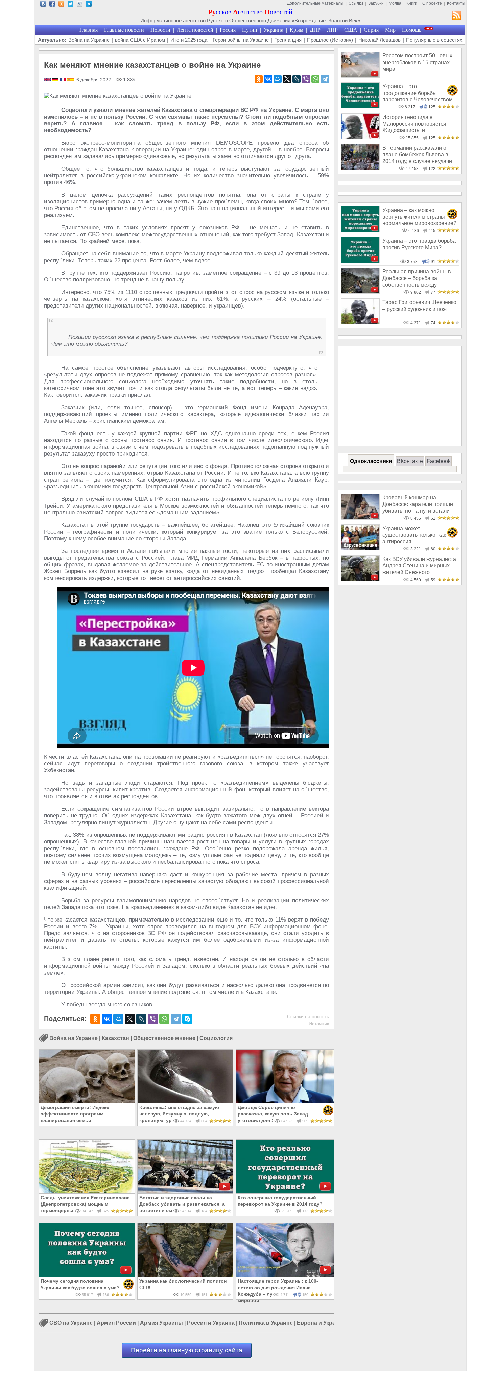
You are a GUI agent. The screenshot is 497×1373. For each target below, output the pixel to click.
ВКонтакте (410, 461)
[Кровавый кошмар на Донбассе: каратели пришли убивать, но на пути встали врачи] (360, 518)
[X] (287, 79)
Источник (319, 1023)
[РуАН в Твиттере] (70, 5)
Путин (249, 30)
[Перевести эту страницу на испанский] (70, 80)
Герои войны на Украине (241, 40)
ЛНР (332, 30)
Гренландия (288, 40)
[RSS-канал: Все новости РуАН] (457, 16)
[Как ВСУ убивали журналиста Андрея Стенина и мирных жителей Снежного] (360, 579)
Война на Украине (89, 40)
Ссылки (356, 3)
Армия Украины (161, 1323)
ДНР (315, 30)
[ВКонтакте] (268, 79)
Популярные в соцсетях (434, 40)
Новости (160, 30)
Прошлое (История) (330, 40)
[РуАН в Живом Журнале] (79, 5)
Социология (216, 1038)
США (350, 30)
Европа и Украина (321, 1323)
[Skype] (187, 1019)
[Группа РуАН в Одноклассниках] (61, 5)
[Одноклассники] (259, 79)
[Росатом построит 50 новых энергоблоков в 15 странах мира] (360, 76)
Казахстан (115, 1038)
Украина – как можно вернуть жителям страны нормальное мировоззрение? (419, 216)
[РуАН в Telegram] (89, 5)
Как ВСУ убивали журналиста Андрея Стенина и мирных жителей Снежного (419, 565)
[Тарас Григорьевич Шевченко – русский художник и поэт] (360, 322)
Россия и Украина (211, 1323)
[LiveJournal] (296, 79)
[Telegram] (325, 79)
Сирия (371, 30)
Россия (228, 30)
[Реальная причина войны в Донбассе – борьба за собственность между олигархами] (360, 292)
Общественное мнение (164, 1038)
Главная (88, 30)
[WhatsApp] (315, 79)
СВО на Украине (71, 1323)
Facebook (439, 461)
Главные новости (124, 30)
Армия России (116, 1323)
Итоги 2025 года (188, 40)
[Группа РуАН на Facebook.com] (52, 5)
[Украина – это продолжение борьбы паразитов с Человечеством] (360, 106)
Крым (296, 30)
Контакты (456, 3)
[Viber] (306, 79)
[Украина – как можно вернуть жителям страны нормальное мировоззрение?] (360, 230)
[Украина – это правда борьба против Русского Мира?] (360, 261)
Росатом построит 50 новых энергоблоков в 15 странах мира (417, 62)
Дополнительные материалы (315, 3)
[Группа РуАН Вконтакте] (43, 5)
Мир (390, 30)
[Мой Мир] (278, 79)
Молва (395, 3)
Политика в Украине (266, 1323)
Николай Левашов (379, 40)
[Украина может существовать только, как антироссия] (360, 548)
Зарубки (376, 3)
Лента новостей (195, 30)
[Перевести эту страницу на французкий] (63, 80)
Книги (411, 3)
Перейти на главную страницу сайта (186, 1350)
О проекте (432, 3)
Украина (273, 30)
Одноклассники (371, 461)
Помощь (411, 30)
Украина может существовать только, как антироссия (414, 534)
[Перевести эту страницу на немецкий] (56, 80)
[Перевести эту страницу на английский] (48, 80)
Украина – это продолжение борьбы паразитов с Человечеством (417, 92)
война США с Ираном (140, 40)
